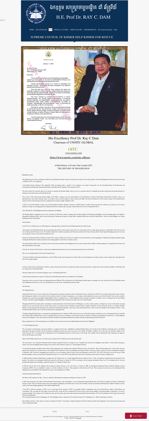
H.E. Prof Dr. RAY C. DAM (83, 17)
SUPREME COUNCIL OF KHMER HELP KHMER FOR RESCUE (72, 37)
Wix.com (78, 418)
